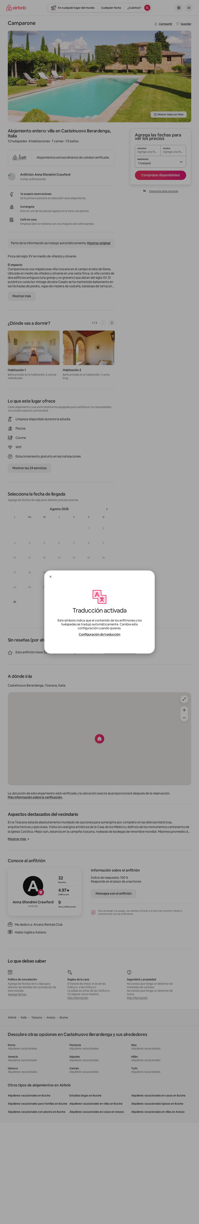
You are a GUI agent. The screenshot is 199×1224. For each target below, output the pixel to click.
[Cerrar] (50, 576)
